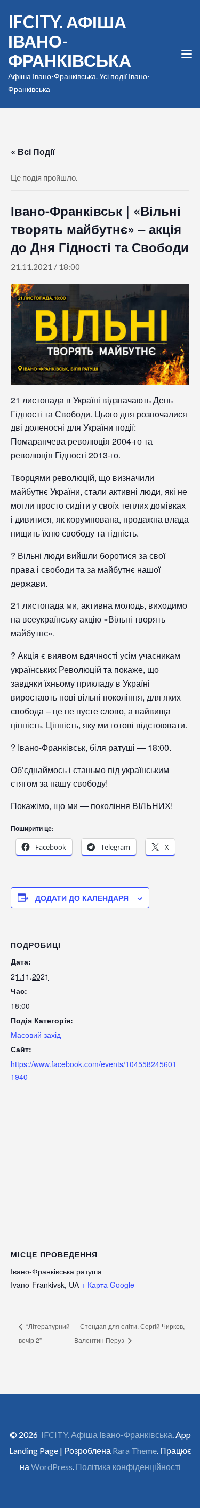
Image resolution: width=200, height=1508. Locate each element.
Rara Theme (135, 1450)
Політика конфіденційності (128, 1467)
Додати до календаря (82, 897)
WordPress (52, 1467)
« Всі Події (33, 151)
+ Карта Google (107, 1284)
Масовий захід (36, 1034)
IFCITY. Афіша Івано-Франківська (106, 1434)
